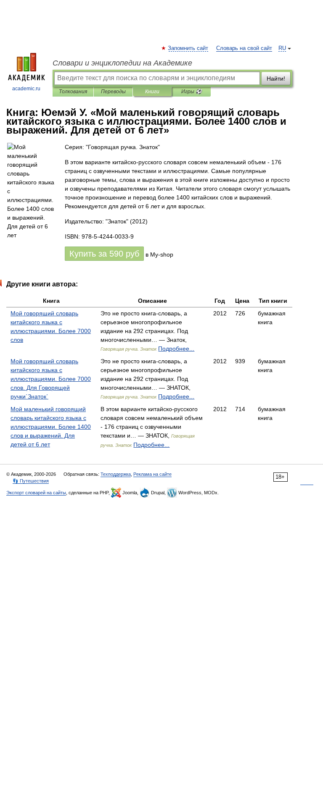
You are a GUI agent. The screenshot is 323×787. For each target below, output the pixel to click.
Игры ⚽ (191, 91)
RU (282, 48)
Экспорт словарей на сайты (36, 492)
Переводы (113, 91)
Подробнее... (176, 348)
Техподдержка (116, 474)
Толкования (73, 91)
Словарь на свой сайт (244, 48)
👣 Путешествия (31, 480)
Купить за (104, 253)
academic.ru (26, 89)
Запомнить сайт (188, 48)
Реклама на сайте (152, 474)
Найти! (276, 78)
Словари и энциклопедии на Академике (122, 63)
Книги (152, 91)
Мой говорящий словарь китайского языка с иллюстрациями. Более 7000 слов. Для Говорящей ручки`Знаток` (51, 379)
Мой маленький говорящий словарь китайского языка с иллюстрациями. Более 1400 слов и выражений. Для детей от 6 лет (51, 427)
